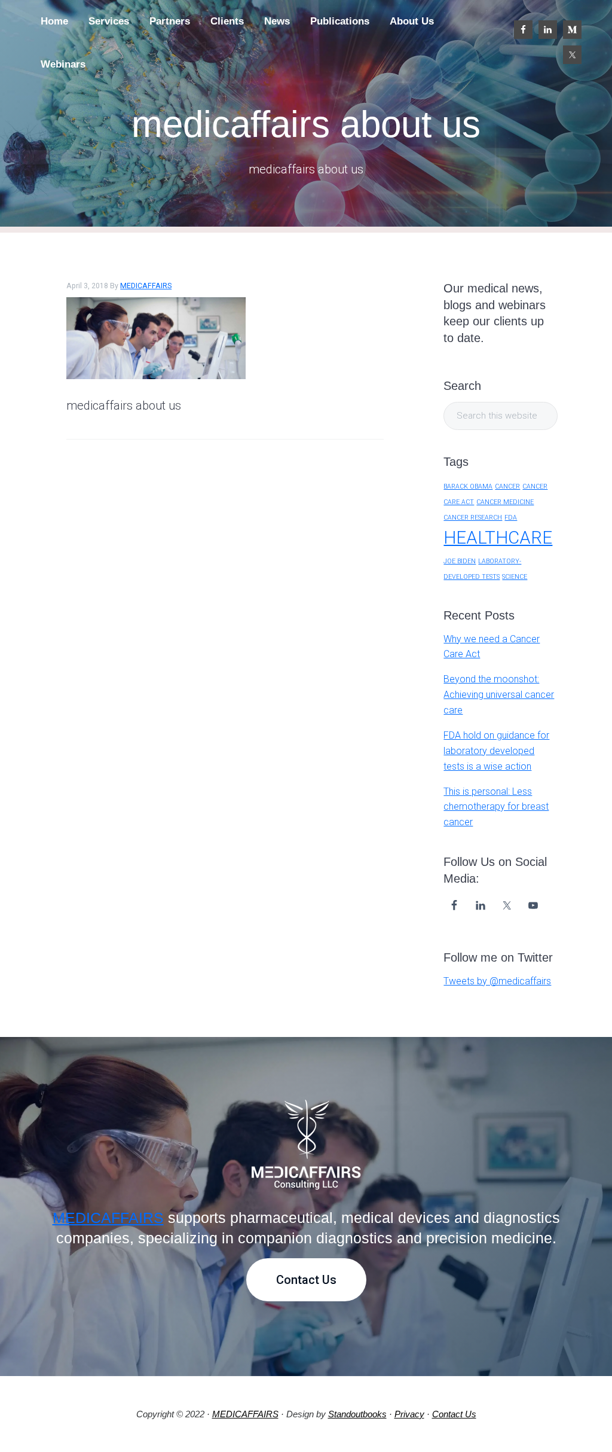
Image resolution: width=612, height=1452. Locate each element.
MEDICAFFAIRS (108, 1217)
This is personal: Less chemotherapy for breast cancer (496, 807)
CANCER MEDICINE (505, 502)
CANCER (507, 486)
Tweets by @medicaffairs (497, 981)
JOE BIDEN (459, 561)
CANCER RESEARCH (472, 517)
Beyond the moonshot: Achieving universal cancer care (498, 694)
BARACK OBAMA (467, 486)
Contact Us (306, 1280)
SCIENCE (514, 577)
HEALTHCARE (497, 537)
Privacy (409, 1414)
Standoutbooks (357, 1414)
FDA (510, 517)
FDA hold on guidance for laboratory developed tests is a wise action (496, 751)
